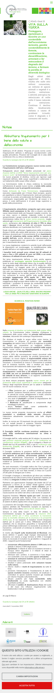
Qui (3, 664)
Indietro (27, 614)
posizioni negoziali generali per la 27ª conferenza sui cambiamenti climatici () (27, 441)
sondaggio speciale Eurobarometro (30, 261)
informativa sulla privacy (35, 667)
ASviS (33, 21)
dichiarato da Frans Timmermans (23, 191)
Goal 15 (41, 21)
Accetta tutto (27, 685)
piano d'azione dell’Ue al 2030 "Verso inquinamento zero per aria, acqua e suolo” (27, 173)
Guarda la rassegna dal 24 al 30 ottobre (19, 160)
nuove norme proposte (35, 219)
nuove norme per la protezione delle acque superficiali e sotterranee (27, 382)
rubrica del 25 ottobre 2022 (34, 509)
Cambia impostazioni (27, 676)
